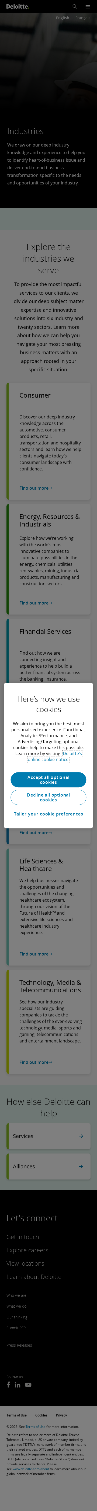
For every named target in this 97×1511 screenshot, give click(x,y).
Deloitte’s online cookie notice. (55, 756)
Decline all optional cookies (48, 797)
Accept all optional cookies (48, 779)
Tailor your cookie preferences (48, 814)
